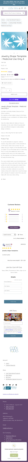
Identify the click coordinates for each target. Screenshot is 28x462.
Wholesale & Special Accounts (14, 379)
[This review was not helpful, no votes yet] (24, 260)
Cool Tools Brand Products (13, 20)
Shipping (2, 76)
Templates (4, 22)
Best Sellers (9, 375)
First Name (7, 286)
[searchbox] (8, 234)
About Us (8, 441)
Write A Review (14, 227)
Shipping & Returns (11, 436)
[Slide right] (17, 53)
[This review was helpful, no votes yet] (21, 260)
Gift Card (8, 377)
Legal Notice (9, 437)
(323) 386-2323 (10, 408)
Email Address (8, 281)
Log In (7, 363)
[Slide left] (10, 53)
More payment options (14, 103)
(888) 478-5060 (10, 406)
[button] (2, 8)
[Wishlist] (22, 8)
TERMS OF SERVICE (9, 329)
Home (3, 20)
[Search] (23, 13)
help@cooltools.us (8, 428)
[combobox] (14, 13)
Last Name (6, 290)
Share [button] (4, 179)
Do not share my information (13, 439)
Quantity (3, 87)
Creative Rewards (10, 365)
